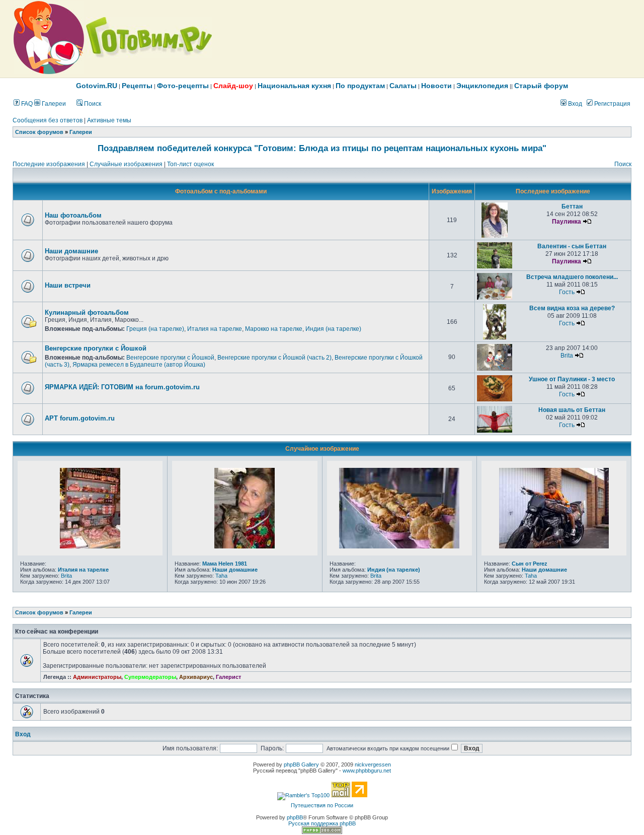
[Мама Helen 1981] (244, 546)
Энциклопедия (482, 86)
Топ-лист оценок (190, 164)
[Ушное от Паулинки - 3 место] (494, 399)
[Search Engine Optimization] (322, 832)
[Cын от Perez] (554, 546)
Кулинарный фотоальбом (87, 312)
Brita (566, 355)
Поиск (92, 103)
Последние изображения (49, 164)
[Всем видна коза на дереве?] (495, 337)
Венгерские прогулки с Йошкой (95, 348)
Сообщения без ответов (48, 120)
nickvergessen (373, 764)
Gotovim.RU (96, 86)
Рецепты (137, 86)
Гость (567, 292)
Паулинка (566, 221)
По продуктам (360, 86)
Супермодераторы (150, 677)
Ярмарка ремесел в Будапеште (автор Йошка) (138, 364)
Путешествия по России (322, 805)
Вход (574, 103)
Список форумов (39, 132)
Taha (221, 576)
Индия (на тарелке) (333, 328)
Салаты (403, 86)
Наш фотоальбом (73, 215)
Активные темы (109, 120)
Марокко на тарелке (273, 328)
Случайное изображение (322, 448)
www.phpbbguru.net (367, 771)
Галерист (228, 677)
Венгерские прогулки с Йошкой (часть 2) (274, 357)
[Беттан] (494, 236)
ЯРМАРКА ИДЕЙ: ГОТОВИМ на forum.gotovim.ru (122, 387)
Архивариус (196, 677)
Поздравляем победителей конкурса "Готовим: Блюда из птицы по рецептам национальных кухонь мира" (322, 148)
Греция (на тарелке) (155, 328)
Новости (436, 86)
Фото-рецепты (183, 86)
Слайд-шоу (233, 86)
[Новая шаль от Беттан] (494, 431)
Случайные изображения (126, 164)
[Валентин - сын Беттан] (494, 266)
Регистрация (611, 103)
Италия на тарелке (214, 328)
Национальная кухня (294, 86)
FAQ (26, 103)
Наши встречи (68, 285)
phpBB (295, 817)
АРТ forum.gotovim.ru (80, 418)
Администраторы (97, 677)
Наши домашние (71, 251)
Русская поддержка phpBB (322, 823)
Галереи (53, 103)
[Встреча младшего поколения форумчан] (494, 298)
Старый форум (541, 86)
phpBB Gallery (301, 764)
